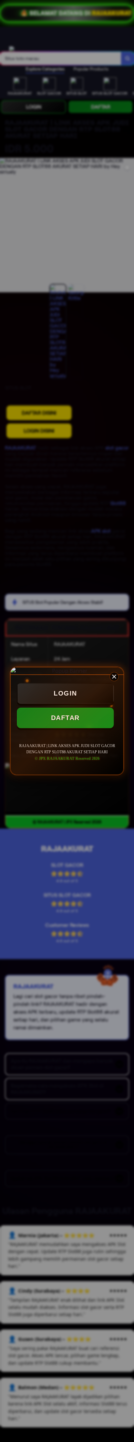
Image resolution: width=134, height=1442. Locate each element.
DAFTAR (65, 717)
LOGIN (65, 693)
